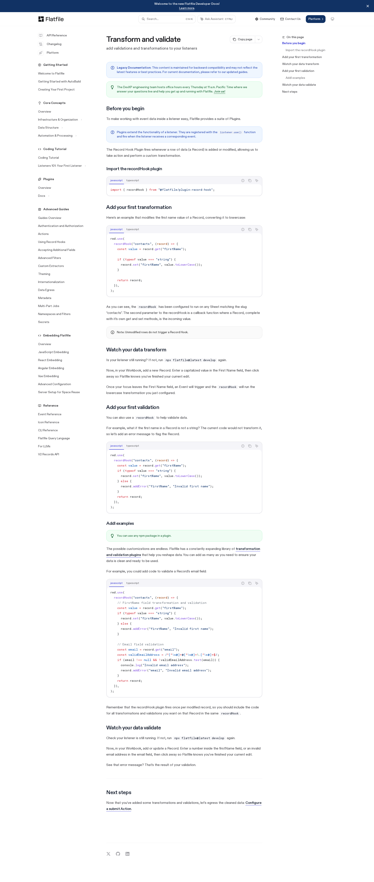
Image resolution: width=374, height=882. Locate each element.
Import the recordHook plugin (305, 50)
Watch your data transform (300, 64)
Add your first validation (298, 71)
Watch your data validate (299, 85)
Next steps (289, 92)
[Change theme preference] (332, 19)
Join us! (219, 91)
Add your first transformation (302, 57)
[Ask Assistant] (257, 180)
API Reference (57, 35)
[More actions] (258, 39)
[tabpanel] (184, 189)
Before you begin (293, 43)
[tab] (116, 180)
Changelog (54, 44)
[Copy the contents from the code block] (250, 180)
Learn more (186, 8)
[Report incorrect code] (243, 180)
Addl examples (295, 78)
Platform (53, 53)
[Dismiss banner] (368, 6)
